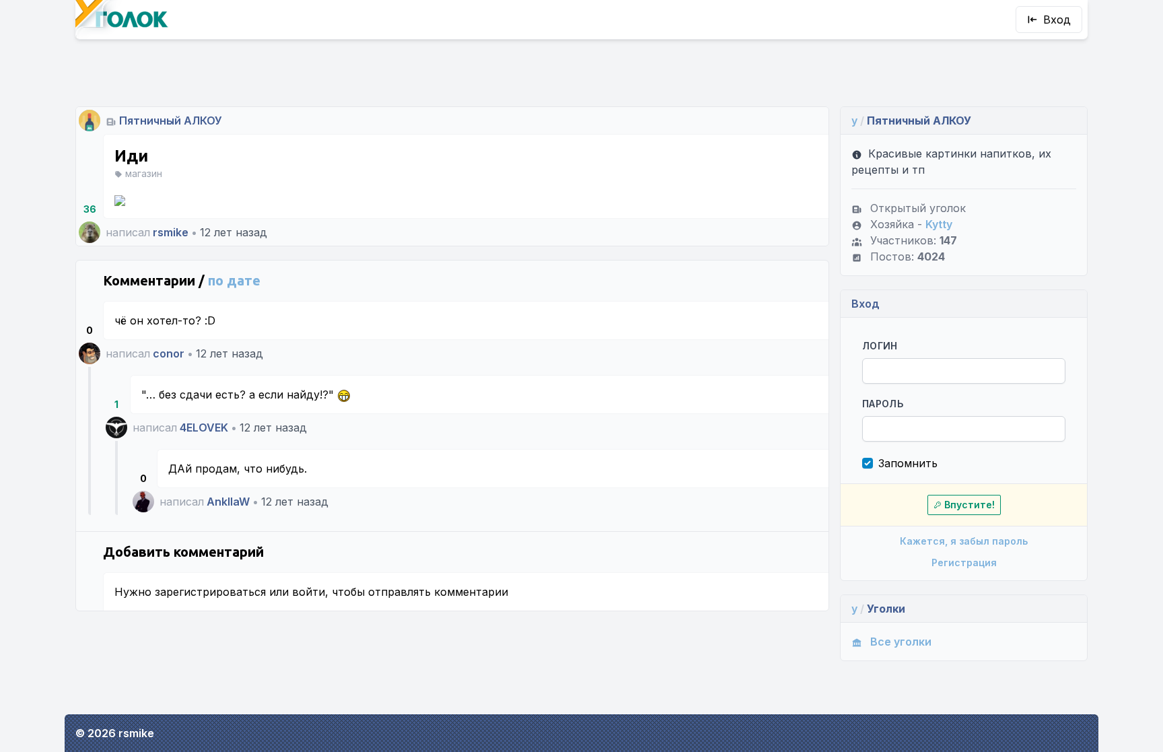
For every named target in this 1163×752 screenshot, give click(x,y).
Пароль (882, 403)
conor (168, 353)
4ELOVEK (204, 427)
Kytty (938, 224)
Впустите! (969, 504)
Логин (880, 345)
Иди (131, 156)
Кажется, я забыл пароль (964, 541)
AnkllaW (228, 501)
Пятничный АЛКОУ (170, 120)
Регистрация (964, 562)
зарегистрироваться (210, 592)
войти (308, 592)
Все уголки (900, 641)
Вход (1057, 19)
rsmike (170, 232)
